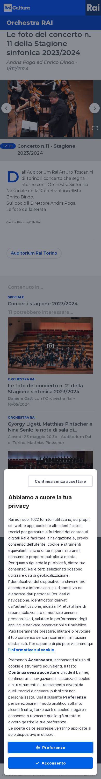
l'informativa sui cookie (31, 649)
